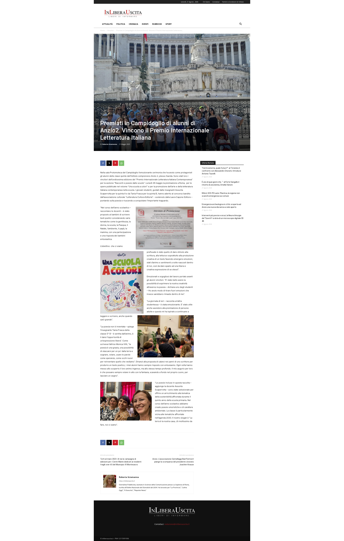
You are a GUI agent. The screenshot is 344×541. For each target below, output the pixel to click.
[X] (109, 163)
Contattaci (216, 2)
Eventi (145, 24)
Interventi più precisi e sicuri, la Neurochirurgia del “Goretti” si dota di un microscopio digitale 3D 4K (222, 218)
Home (102, 30)
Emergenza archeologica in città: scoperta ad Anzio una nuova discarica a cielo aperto (221, 205)
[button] (240, 24)
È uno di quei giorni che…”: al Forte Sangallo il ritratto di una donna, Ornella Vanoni (220, 183)
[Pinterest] (115, 163)
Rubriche (157, 24)
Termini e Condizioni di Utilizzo (233, 2)
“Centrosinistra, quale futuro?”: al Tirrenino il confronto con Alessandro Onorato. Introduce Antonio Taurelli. (221, 171)
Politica (120, 24)
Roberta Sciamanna (109, 144)
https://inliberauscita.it (127, 481)
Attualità (107, 24)
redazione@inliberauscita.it (177, 524)
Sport (169, 24)
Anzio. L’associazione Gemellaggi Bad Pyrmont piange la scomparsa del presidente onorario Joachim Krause (173, 462)
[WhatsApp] (121, 163)
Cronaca (133, 24)
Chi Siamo (206, 2)
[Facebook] (103, 163)
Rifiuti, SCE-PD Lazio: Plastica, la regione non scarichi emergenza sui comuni (221, 194)
